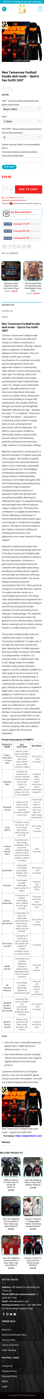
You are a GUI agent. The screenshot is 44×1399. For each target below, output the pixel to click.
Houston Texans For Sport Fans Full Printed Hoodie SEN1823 (33, 1262)
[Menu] (4, 9)
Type (4, 100)
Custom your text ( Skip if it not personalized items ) (21, 146)
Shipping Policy (9, 1371)
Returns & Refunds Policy (14, 1335)
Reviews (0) (7, 311)
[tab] (22, 305)
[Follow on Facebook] (3, 1314)
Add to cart (28, 189)
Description (8, 305)
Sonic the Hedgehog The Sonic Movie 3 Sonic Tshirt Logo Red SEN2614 (11, 1262)
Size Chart (6, 128)
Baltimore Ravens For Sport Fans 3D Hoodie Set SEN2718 (11, 1184)
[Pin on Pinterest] (24, 246)
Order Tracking (9, 1350)
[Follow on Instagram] (7, 1314)
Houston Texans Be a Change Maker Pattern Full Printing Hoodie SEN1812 (33, 1223)
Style (4, 116)
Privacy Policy (8, 1340)
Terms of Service (10, 1345)
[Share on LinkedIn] (29, 246)
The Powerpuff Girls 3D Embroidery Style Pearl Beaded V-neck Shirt (33, 287)
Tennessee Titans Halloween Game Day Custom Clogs (11, 286)
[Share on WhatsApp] (4, 246)
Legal (4, 1386)
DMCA (5, 1381)
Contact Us (7, 1366)
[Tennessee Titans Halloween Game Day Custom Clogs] (11, 270)
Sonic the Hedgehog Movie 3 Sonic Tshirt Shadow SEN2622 (33, 1182)
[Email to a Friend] (19, 246)
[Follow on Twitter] (11, 1314)
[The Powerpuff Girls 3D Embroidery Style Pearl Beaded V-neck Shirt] (33, 270)
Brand (5, 317)
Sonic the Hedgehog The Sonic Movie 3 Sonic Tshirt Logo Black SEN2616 (11, 1223)
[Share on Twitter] (14, 246)
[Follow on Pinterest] (14, 1314)
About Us (6, 1329)
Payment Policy (9, 1376)
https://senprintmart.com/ (28, 1136)
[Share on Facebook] (9, 246)
